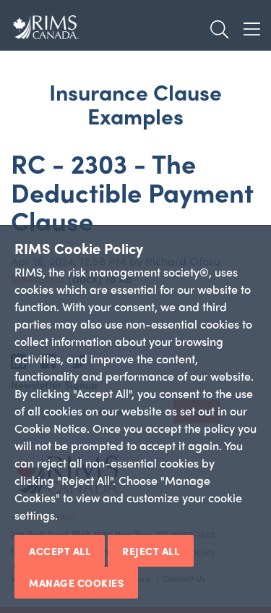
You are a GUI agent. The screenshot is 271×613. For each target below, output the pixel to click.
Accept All (59, 551)
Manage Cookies (76, 582)
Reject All (150, 551)
